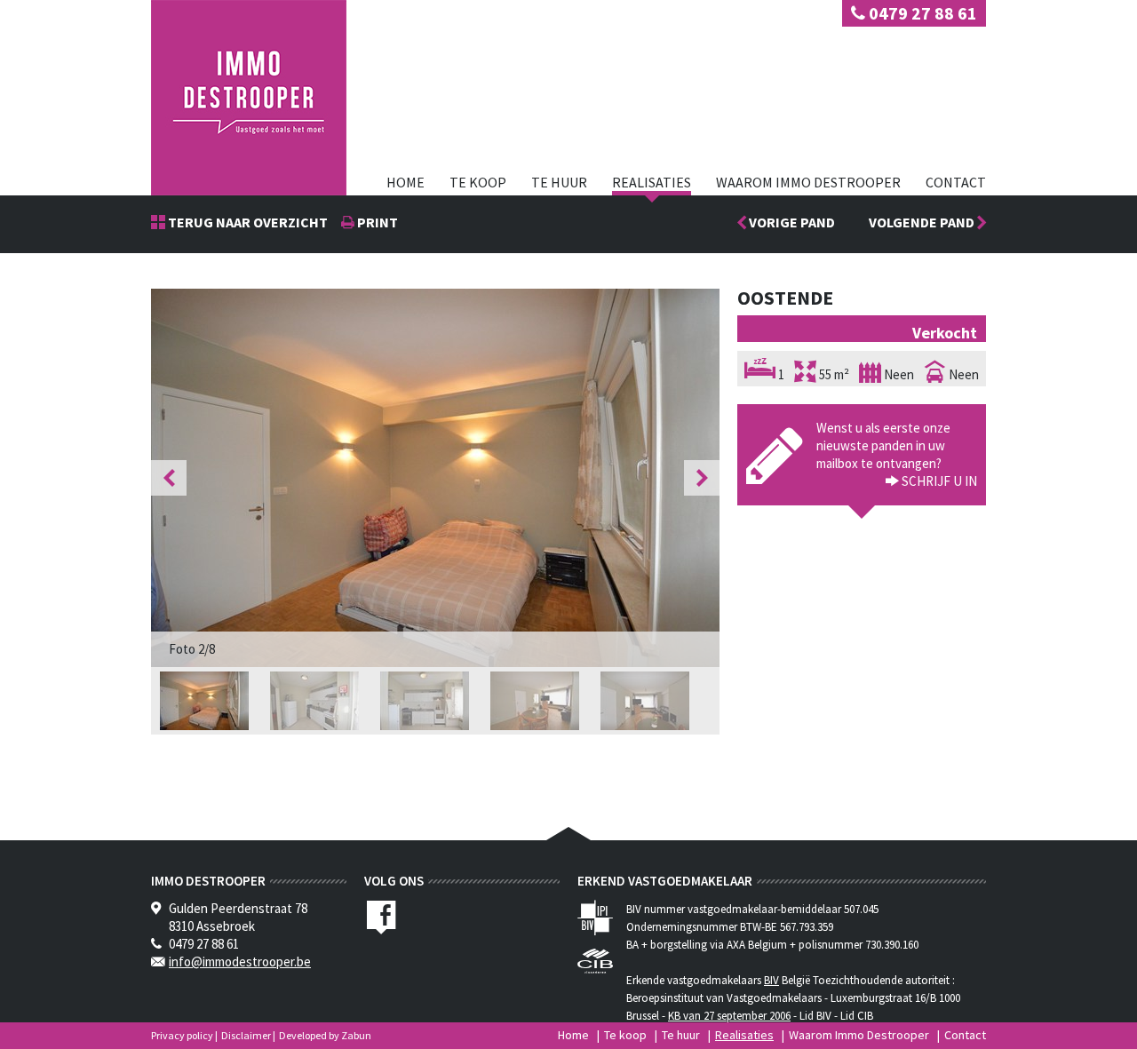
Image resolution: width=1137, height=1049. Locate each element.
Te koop (477, 182)
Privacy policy (182, 1035)
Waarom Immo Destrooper (808, 182)
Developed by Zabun (325, 1035)
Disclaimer (246, 1035)
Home (405, 182)
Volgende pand (923, 222)
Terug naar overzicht (246, 222)
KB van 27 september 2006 (729, 1015)
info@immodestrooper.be (240, 961)
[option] (435, 478)
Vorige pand (790, 222)
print (376, 222)
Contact (956, 182)
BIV (771, 980)
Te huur (559, 182)
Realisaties (651, 182)
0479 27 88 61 (921, 13)
